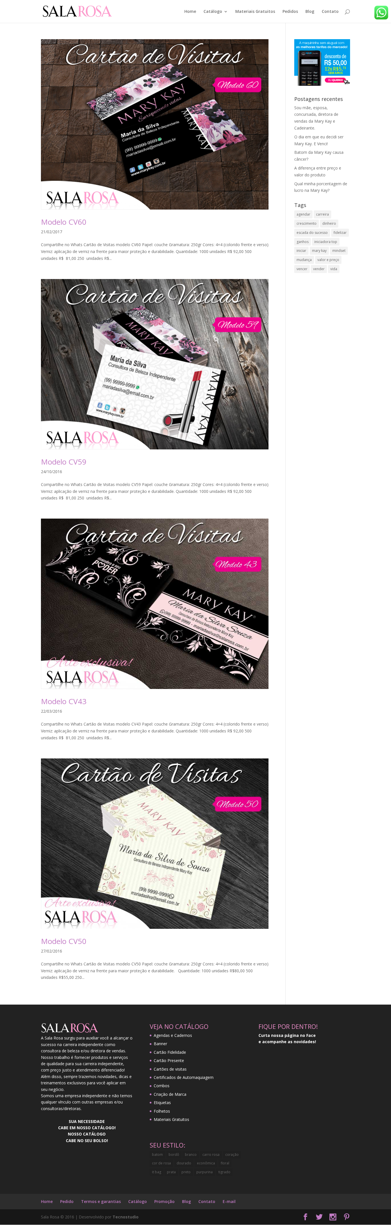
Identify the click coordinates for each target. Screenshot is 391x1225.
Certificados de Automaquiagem (184, 1077)
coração (232, 1154)
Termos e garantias (101, 1201)
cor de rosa (161, 1163)
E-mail (229, 1201)
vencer (302, 268)
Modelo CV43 (63, 701)
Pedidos (290, 11)
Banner (160, 1043)
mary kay (319, 250)
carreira (322, 214)
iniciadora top (325, 241)
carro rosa (211, 1154)
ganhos (303, 241)
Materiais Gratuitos (255, 11)
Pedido (67, 1201)
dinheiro (329, 223)
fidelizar (340, 232)
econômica (206, 1163)
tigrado (224, 1172)
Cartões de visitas (170, 1069)
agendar (303, 214)
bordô (174, 1154)
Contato (330, 11)
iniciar (301, 250)
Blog (309, 11)
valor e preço (328, 259)
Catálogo (213, 11)
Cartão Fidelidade (170, 1052)
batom (157, 1154)
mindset (338, 250)
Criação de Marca (170, 1094)
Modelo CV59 (63, 462)
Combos (161, 1085)
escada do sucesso (312, 232)
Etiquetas (162, 1102)
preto (186, 1172)
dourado (184, 1163)
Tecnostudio (125, 1217)
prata (171, 1172)
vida (333, 268)
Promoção (164, 1201)
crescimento (307, 223)
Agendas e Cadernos (173, 1035)
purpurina (204, 1172)
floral (225, 1163)
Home (190, 11)
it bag (156, 1172)
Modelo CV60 (63, 222)
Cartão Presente (169, 1060)
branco (191, 1154)
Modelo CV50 (63, 941)
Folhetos (162, 1111)
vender (319, 268)
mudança (304, 259)
